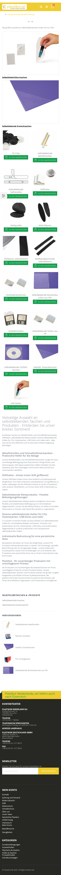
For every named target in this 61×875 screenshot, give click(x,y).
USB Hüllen (16, 403)
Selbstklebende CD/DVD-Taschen (16, 368)
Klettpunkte (16, 225)
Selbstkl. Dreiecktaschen (45, 367)
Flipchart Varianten (22, 636)
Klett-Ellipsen (45, 225)
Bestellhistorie (8, 828)
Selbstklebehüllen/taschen (14, 77)
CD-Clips (16, 153)
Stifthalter (45, 189)
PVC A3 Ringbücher (22, 659)
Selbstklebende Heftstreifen (16, 191)
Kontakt (5, 794)
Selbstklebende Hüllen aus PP (45, 332)
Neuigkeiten (7, 832)
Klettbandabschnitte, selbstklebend (45, 260)
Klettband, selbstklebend (16, 258)
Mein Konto (7, 825)
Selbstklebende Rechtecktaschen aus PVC (45, 296)
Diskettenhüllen (16, 331)
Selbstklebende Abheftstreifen (45, 154)
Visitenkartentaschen (16, 295)
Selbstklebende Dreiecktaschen (16, 126)
